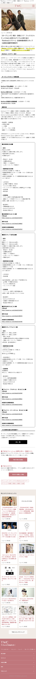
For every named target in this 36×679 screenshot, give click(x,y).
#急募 (22, 483)
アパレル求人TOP (4, 649)
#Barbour (19, 481)
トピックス (13, 649)
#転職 (9, 483)
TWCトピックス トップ (18, 632)
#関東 (14, 483)
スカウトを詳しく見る (18, 474)
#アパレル (4, 483)
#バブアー (25, 481)
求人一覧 (18, 442)
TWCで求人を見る (18, 460)
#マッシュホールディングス (9, 481)
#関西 (18, 483)
